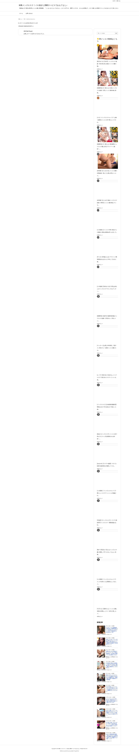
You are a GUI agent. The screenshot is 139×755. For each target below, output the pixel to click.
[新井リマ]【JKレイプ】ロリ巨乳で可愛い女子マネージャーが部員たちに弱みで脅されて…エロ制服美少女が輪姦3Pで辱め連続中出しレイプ (112, 642)
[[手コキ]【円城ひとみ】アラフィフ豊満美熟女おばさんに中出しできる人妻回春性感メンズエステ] (110, 246)
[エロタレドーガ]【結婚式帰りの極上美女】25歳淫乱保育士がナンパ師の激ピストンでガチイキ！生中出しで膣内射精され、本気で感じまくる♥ (112, 630)
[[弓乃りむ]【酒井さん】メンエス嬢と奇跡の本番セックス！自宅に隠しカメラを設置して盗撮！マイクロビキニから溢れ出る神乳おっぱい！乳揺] (110, 598)
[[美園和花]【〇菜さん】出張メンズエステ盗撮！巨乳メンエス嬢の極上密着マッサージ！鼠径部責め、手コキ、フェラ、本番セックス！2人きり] (107, 78)
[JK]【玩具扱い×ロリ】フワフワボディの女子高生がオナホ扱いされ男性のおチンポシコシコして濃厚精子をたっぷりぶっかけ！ (111, 689)
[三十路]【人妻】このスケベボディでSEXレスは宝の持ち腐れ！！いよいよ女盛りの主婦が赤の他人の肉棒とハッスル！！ (111, 724)
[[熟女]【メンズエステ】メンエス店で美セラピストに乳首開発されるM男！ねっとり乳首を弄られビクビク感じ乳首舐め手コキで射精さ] (110, 423)
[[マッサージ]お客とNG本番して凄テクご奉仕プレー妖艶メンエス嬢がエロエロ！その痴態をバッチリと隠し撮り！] (110, 334)
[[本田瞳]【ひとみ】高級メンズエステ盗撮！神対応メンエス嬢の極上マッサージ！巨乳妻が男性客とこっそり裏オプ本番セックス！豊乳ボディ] (110, 189)
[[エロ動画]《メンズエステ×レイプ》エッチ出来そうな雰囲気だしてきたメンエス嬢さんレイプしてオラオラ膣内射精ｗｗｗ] (110, 568)
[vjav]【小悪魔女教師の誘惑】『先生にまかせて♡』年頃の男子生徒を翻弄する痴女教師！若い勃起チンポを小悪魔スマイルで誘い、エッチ (111, 736)
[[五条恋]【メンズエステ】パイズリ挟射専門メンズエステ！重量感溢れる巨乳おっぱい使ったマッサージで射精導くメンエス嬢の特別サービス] (110, 509)
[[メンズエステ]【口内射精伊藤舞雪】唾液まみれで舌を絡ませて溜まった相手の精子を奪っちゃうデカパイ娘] (110, 393)
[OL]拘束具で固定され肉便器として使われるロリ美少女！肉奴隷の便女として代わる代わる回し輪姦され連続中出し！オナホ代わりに (112, 665)
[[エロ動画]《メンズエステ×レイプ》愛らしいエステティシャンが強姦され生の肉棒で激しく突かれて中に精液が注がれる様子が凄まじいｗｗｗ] (110, 479)
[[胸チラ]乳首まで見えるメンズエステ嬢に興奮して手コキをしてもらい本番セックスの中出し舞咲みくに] (110, 539)
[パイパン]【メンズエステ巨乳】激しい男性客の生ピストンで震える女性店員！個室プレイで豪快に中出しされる (111, 700)
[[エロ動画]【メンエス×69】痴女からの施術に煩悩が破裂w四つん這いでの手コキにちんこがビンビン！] (110, 219)
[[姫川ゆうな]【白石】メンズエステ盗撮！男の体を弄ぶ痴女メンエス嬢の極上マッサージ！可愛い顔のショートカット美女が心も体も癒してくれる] (107, 52)
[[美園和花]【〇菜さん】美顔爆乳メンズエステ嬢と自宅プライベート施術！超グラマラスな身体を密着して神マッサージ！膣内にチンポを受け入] (107, 134)
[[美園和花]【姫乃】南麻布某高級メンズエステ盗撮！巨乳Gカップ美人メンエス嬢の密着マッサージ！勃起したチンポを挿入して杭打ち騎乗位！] (110, 305)
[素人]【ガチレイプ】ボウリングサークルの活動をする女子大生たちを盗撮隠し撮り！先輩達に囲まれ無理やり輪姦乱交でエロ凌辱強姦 (111, 677)
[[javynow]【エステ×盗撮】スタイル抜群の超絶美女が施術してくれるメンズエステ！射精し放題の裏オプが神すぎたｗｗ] (110, 452)
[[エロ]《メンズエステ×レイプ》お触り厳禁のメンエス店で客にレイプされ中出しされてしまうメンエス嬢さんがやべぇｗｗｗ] (110, 106)
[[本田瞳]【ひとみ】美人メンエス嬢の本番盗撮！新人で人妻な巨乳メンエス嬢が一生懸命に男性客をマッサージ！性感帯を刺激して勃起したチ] (107, 161)
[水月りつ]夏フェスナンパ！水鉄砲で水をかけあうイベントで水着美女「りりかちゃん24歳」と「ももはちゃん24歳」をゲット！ (112, 713)
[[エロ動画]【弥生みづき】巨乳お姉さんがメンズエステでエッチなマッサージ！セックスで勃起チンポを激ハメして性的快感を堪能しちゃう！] (110, 275)
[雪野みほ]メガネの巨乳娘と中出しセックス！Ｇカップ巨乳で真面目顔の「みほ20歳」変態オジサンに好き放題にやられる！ (112, 653)
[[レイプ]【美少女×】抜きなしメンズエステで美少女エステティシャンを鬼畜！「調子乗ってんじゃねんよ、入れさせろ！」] (110, 364)
